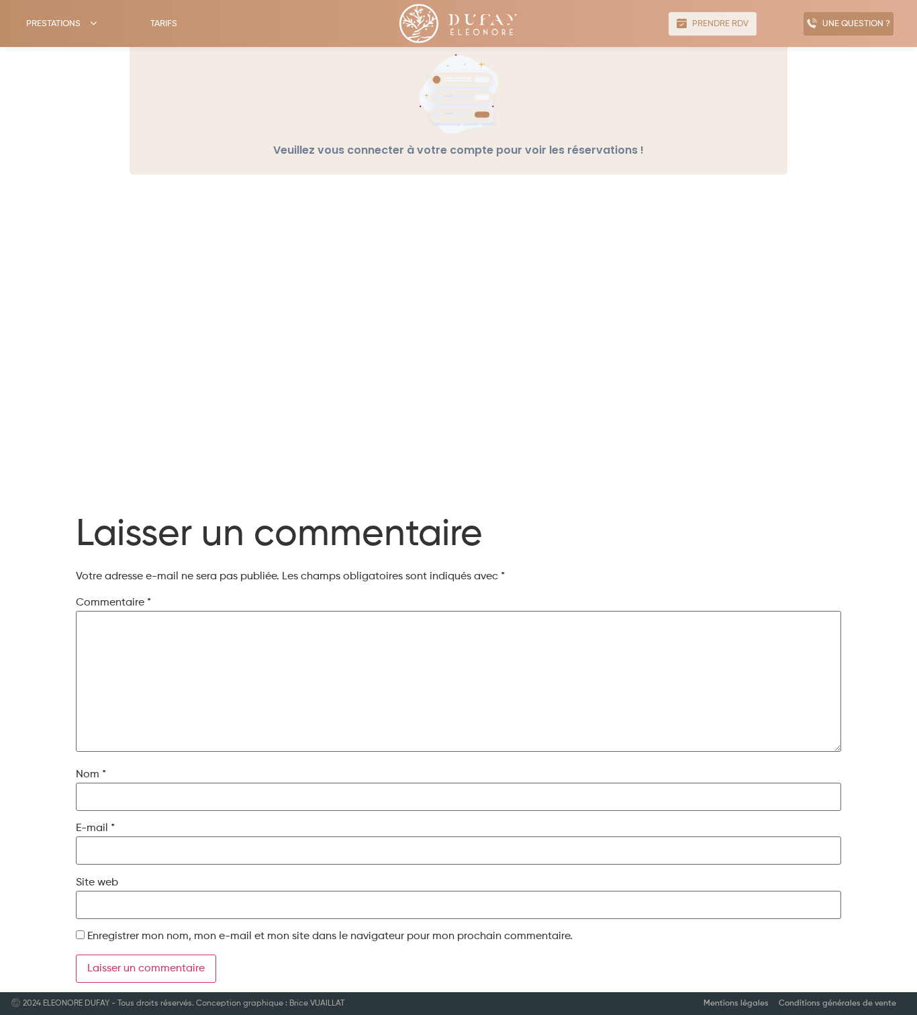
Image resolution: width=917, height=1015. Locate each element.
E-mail (95, 828)
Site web (97, 882)
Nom (91, 774)
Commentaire (113, 602)
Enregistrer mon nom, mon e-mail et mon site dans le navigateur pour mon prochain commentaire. (330, 936)
